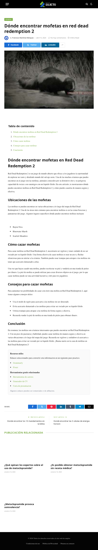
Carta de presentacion (22, 385)
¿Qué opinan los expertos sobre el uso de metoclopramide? (23, 466)
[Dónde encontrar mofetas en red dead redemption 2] (49, 80)
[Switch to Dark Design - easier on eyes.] (91, 4)
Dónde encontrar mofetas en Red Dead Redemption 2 (35, 131)
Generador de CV (20, 381)
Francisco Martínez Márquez (23, 38)
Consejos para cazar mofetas (25, 145)
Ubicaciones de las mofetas (24, 136)
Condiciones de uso (33, 543)
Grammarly (18, 362)
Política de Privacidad (50, 543)
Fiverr (15, 367)
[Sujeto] (49, 4)
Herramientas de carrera (23, 376)
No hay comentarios (58, 38)
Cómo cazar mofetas (21, 140)
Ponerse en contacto (67, 543)
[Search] (86, 4)
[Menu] (7, 4)
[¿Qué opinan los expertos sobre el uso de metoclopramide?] (25, 449)
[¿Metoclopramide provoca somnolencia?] (25, 488)
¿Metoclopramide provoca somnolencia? (19, 506)
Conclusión (18, 149)
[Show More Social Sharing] (62, 45)
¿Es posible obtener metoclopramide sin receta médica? (71, 466)
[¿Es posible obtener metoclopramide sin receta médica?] (72, 449)
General (8, 19)
